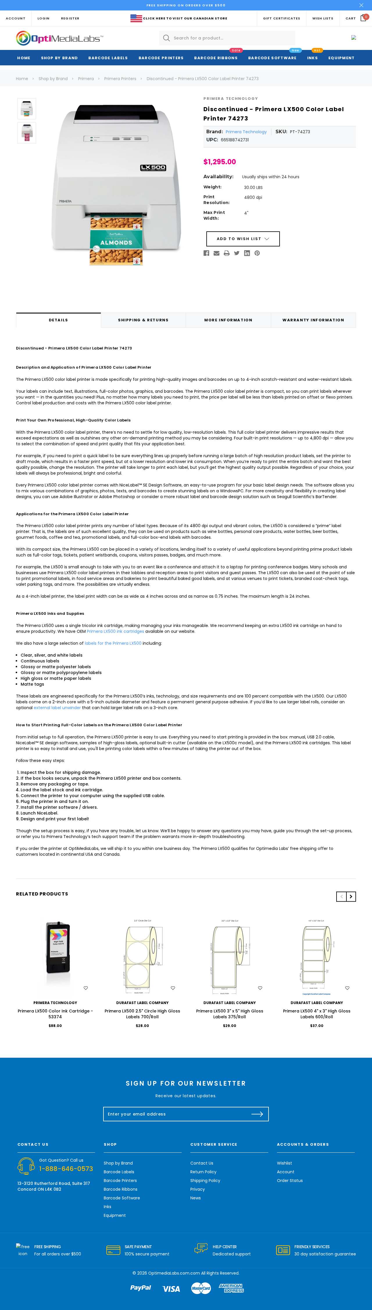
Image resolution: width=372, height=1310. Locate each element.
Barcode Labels (108, 58)
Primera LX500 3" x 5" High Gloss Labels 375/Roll (229, 1014)
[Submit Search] (166, 38)
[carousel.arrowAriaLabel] (23, 1250)
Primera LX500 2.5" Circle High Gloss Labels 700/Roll (142, 1014)
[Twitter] (237, 253)
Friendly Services (312, 1247)
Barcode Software (272, 58)
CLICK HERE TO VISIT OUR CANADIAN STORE (185, 18)
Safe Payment (138, 1247)
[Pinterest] (257, 253)
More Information (228, 320)
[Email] (216, 253)
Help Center (225, 1247)
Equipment (341, 58)
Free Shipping (47, 1247)
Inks (312, 58)
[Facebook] (206, 253)
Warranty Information (313, 320)
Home (23, 58)
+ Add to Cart (55, 957)
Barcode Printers (161, 58)
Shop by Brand (59, 58)
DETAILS (58, 320)
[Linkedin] (247, 253)
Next (351, 896)
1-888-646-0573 (66, 1168)
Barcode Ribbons (216, 58)
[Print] (227, 253)
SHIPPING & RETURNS (143, 320)
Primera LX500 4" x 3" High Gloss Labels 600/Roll (316, 1014)
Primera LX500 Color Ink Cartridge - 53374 (55, 1014)
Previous (341, 896)
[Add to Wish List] (85, 988)
